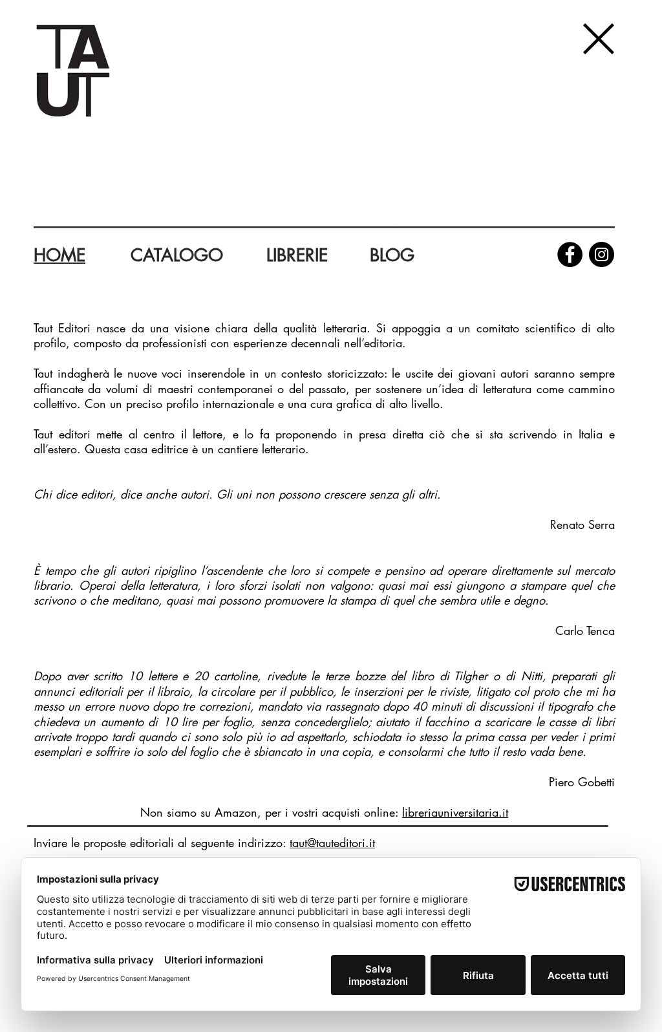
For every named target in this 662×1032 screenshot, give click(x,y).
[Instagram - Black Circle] (601, 254)
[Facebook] (569, 254)
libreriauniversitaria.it (455, 812)
